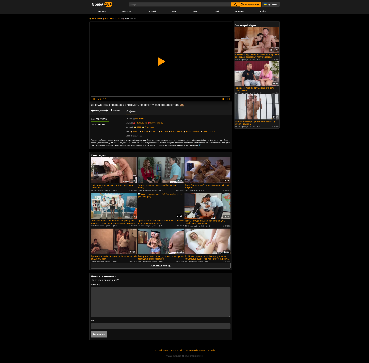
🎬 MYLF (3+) (138, 119)
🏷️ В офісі (143, 132)
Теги (174, 11)
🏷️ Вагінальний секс (191, 132)
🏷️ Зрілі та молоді (208, 132)
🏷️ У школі (153, 132)
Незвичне (239, 11)
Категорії (152, 11)
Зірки (195, 11)
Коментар (95, 284)
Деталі (132, 111)
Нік (92, 320)
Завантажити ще (160, 265)
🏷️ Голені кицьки (175, 132)
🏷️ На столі (163, 132)
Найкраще (126, 11)
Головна (102, 11)
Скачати (116, 111)
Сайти (263, 11)
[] (235, 4)
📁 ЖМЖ (137, 127)
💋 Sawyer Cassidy (155, 123)
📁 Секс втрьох (148, 127)
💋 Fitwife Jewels (140, 123)
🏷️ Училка (134, 132)
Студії (216, 11)
